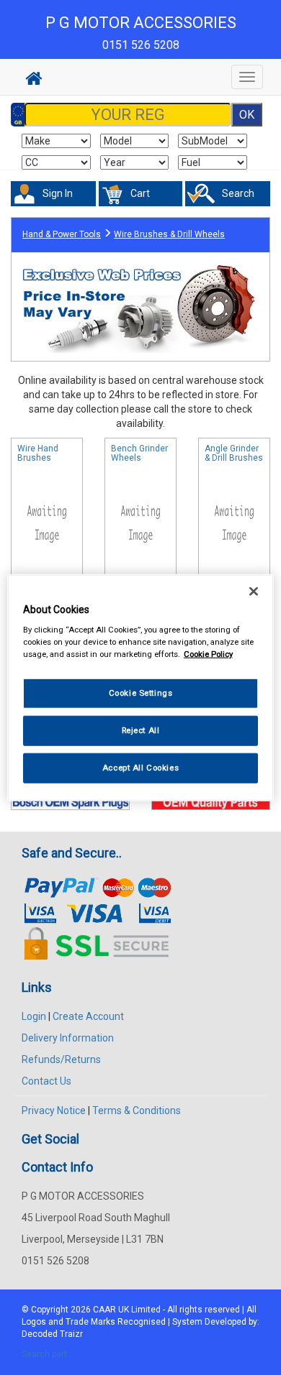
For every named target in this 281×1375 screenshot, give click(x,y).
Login (34, 1016)
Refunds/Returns (61, 1059)
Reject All (141, 730)
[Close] (253, 591)
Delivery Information (68, 1038)
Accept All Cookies (140, 768)
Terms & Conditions (136, 1110)
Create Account (88, 1016)
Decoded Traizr (52, 1334)
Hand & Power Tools (61, 234)
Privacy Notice (54, 1110)
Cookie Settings (141, 693)
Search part (44, 1354)
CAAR (104, 1310)
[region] (141, 687)
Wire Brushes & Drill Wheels (169, 234)
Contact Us (46, 1081)
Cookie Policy (208, 654)
